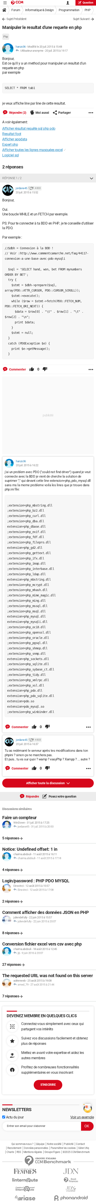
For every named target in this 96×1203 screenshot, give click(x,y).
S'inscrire (48, 1084)
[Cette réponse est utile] (32, 369)
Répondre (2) (17, 112)
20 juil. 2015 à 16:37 (27, 744)
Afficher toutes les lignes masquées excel (32, 150)
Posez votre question (62, 796)
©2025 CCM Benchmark (76, 1152)
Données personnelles (36, 1148)
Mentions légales (32, 1152)
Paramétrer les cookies (63, 1148)
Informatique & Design (39, 10)
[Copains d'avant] (25, 1189)
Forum (15, 10)
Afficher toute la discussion (45, 783)
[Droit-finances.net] (71, 1180)
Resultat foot (11, 134)
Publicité (68, 1144)
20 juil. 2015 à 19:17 (56, 50)
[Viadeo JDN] (71, 1189)
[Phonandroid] (71, 1198)
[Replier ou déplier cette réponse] (91, 178)
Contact (80, 1144)
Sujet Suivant (81, 19)
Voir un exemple (82, 1117)
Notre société (54, 1144)
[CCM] (17, 3)
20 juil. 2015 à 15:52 (27, 192)
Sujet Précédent (16, 19)
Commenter (17, 369)
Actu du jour (14, 1117)
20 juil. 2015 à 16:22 (27, 465)
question (88, 2)
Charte (10, 1152)
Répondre (32, 796)
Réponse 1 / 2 (12, 178)
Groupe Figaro (52, 1152)
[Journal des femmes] (25, 1171)
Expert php (10, 144)
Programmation (69, 10)
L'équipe (40, 1144)
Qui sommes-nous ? (22, 1144)
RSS (19, 1152)
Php (5, 36)
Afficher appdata (14, 139)
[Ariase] (25, 1197)
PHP (88, 10)
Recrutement (14, 1148)
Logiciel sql (10, 155)
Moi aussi (42, 112)
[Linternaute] (25, 1180)
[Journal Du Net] (71, 1171)
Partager (64, 112)
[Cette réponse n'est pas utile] (45, 369)
